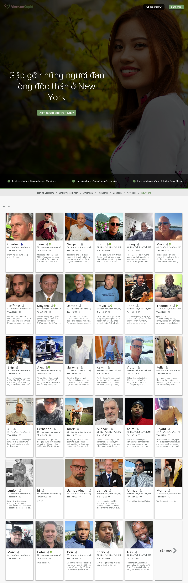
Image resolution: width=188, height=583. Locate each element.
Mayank (43, 306)
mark (71, 429)
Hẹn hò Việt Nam (45, 193)
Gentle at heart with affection (138, 501)
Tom (40, 244)
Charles (13, 244)
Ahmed (132, 490)
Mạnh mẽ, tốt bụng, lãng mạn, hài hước (17, 256)
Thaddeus (163, 306)
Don (70, 552)
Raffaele (13, 306)
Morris (161, 490)
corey (101, 552)
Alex (40, 367)
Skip (10, 367)
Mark (160, 244)
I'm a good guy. (43, 563)
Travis (101, 306)
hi (38, 490)
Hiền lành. (41, 501)
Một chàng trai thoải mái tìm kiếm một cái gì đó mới (108, 564)
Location (117, 193)
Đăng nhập (176, 7)
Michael (103, 429)
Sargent (73, 244)
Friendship (103, 193)
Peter (41, 552)
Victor (131, 367)
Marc (11, 552)
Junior (12, 490)
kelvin (101, 367)
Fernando (44, 429)
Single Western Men (68, 193)
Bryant (161, 429)
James (72, 306)
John (100, 244)
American (88, 193)
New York (131, 193)
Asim (130, 429)
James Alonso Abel (77, 490)
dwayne (72, 367)
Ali (9, 429)
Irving (131, 244)
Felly (159, 367)
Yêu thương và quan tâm (166, 501)
